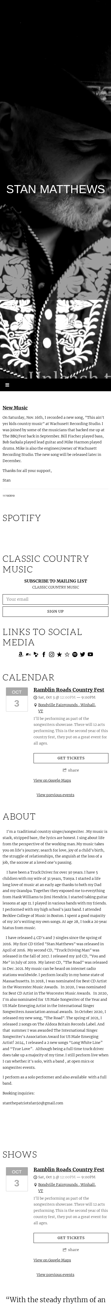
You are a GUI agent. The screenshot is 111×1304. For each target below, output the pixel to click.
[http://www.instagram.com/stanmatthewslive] (51, 655)
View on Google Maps (52, 780)
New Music (15, 408)
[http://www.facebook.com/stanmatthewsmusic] (43, 655)
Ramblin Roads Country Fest (69, 690)
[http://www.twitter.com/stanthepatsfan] (82, 655)
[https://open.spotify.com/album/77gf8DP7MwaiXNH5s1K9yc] (74, 655)
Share (73, 770)
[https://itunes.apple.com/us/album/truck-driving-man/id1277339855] (59, 655)
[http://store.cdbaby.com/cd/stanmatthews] (36, 655)
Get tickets (71, 758)
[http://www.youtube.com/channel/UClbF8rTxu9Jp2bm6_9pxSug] (90, 655)
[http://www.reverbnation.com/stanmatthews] (67, 655)
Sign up (55, 611)
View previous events (55, 795)
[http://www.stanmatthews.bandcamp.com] (28, 655)
